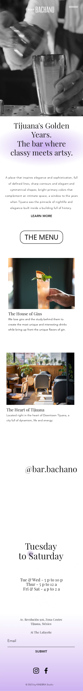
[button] (73, 6)
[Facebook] (46, 671)
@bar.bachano (51, 468)
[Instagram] (36, 671)
